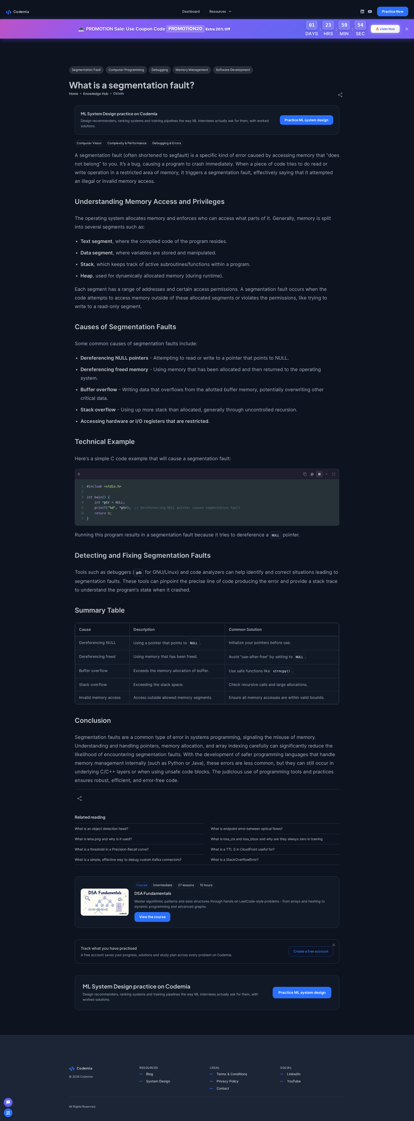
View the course (152, 917)
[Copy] (305, 474)
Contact (223, 1088)
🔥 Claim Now (385, 29)
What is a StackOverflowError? (235, 859)
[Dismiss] (333, 945)
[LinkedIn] (362, 11)
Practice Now (392, 11)
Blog (149, 1074)
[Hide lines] (319, 474)
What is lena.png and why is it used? (103, 839)
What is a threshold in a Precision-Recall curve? (112, 849)
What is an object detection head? (101, 829)
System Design (158, 1081)
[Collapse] (326, 474)
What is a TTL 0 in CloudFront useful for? (243, 849)
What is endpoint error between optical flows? (246, 829)
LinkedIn (293, 1074)
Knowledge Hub (95, 94)
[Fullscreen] (333, 474)
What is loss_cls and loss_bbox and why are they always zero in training (267, 839)
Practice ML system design (306, 120)
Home (73, 94)
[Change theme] (312, 474)
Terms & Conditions (232, 1074)
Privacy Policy (228, 1081)
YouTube (294, 1081)
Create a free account (310, 951)
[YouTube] (370, 11)
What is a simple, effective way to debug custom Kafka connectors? (128, 859)
